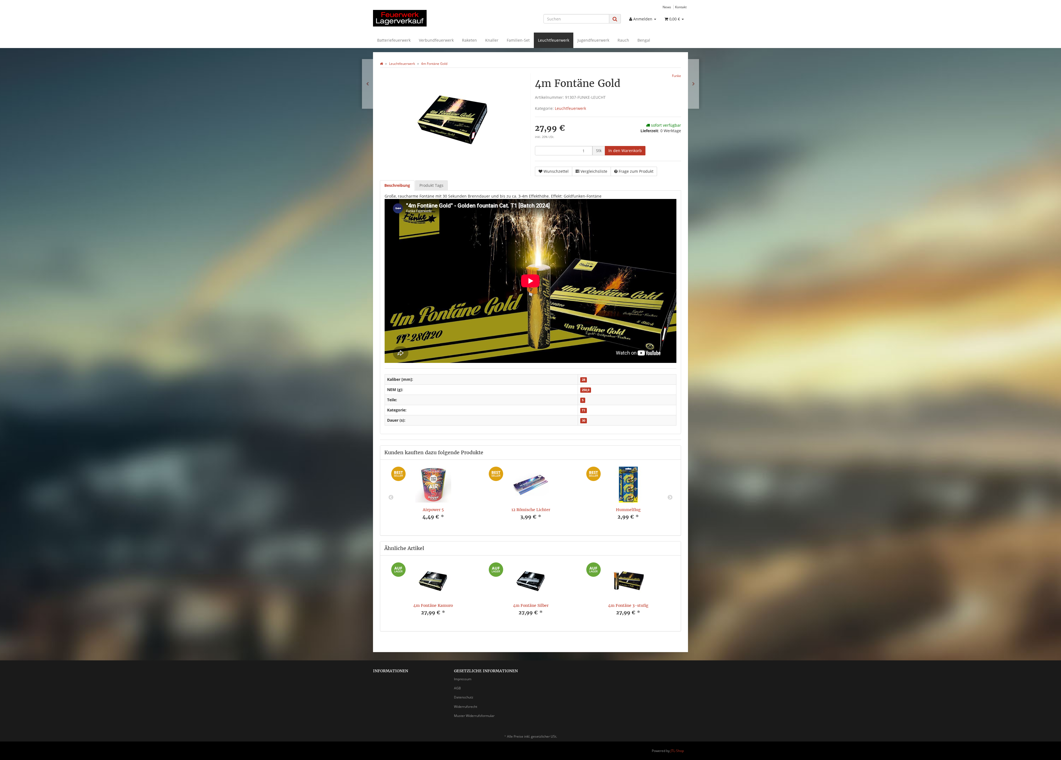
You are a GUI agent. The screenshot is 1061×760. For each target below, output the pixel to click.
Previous (391, 497)
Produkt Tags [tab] (431, 185)
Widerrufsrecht (465, 706)
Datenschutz (463, 697)
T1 (583, 410)
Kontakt (681, 7)
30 (583, 420)
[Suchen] (615, 19)
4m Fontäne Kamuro (433, 605)
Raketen (469, 40)
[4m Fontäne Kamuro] (693, 84)
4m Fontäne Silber (530, 605)
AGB (457, 688)
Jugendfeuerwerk (593, 40)
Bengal (643, 40)
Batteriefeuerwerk (394, 40)
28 (583, 380)
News (667, 7)
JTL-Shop (677, 750)
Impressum (462, 679)
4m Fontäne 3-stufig (628, 605)
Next (670, 497)
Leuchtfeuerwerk (553, 40)
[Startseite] (381, 63)
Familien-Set (518, 40)
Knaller (491, 40)
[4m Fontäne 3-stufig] (367, 84)
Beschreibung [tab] (397, 185)
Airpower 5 (433, 509)
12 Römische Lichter (530, 509)
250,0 (585, 390)
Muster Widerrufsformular (474, 715)
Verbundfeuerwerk (436, 40)
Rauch (623, 40)
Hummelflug (628, 509)
